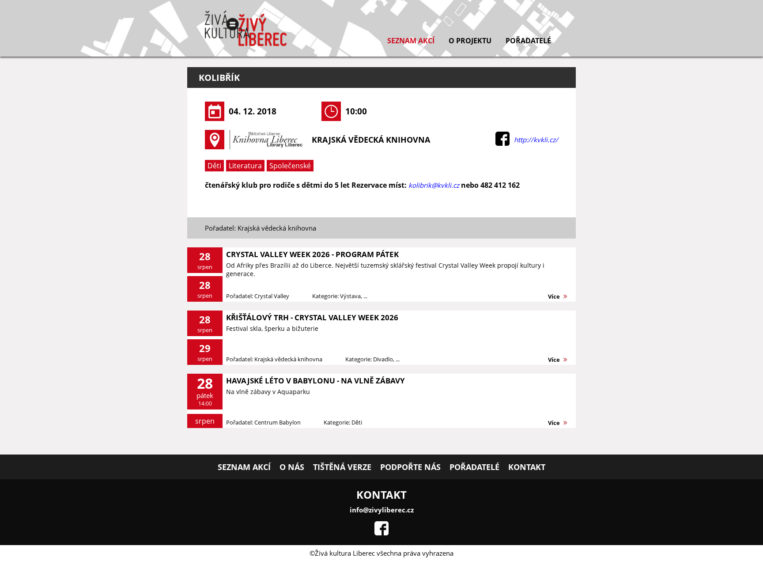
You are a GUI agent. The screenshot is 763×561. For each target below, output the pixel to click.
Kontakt (526, 467)
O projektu (470, 40)
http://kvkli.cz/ (536, 139)
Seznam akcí (410, 40)
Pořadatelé (528, 40)
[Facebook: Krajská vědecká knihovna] (502, 143)
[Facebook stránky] (381, 532)
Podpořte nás (410, 467)
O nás (292, 467)
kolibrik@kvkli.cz (433, 185)
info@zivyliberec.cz (382, 509)
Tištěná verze (342, 467)
